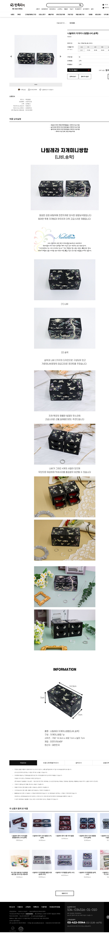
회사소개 (12, 907)
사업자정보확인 (29, 913)
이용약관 (44, 907)
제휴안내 (36, 907)
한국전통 (72, 23)
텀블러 (66, 9)
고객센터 (28, 907)
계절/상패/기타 (80, 14)
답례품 (90, 14)
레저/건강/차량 (60, 14)
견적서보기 (72, 76)
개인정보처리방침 (54, 907)
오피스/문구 (42, 14)
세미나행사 (98, 14)
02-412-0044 (33, 89)
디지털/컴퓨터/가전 (30, 14)
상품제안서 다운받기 (47, 89)
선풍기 (38, 9)
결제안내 (79, 763)
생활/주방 (51, 14)
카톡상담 (23, 89)
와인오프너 (52, 9)
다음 (60, 56)
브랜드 (12, 14)
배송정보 (23, 763)
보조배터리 (44, 9)
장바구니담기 (85, 76)
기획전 (19, 14)
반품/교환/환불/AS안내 (50, 763)
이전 (11, 56)
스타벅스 (59, 9)
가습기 (71, 9)
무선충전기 (78, 9)
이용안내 (20, 907)
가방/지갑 (70, 14)
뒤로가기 (65, 893)
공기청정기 (86, 9)
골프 (92, 9)
